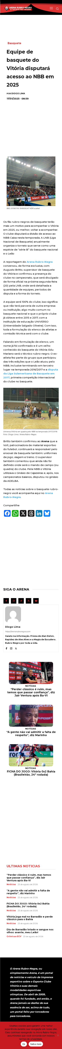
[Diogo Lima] (13, 614)
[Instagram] (14, 601)
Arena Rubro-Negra (40, 261)
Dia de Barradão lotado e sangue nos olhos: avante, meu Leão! (30, 931)
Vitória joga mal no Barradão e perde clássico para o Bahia (30, 918)
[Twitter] (28, 601)
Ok (23, 1044)
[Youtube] (36, 601)
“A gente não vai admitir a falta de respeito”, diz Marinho (31, 733)
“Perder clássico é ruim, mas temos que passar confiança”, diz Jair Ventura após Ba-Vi (31, 692)
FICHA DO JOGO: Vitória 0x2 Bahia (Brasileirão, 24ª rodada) (31, 773)
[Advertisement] (31, 124)
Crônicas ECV (14, 936)
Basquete (14, 43)
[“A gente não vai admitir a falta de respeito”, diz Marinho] (31, 716)
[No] (58, 1035)
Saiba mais (35, 1044)
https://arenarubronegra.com (17, 631)
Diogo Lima (18, 94)
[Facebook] (6, 601)
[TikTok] (21, 601)
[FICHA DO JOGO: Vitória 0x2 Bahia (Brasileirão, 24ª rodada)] (31, 755)
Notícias (30, 686)
